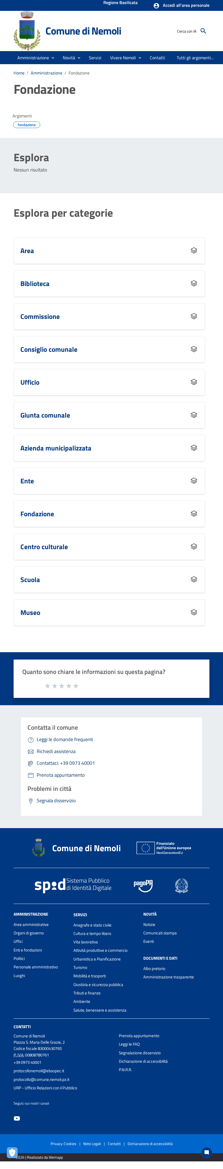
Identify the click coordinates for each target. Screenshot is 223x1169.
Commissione (40, 316)
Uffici (18, 941)
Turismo (80, 967)
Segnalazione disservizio (140, 1053)
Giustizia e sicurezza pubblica (98, 984)
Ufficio (29, 382)
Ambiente (81, 1001)
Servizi (80, 915)
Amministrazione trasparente (168, 977)
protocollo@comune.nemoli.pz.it (41, 1079)
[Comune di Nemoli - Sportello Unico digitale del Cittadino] (27, 30)
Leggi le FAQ (129, 1044)
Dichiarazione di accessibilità (143, 1061)
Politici (19, 958)
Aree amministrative (31, 924)
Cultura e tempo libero (92, 933)
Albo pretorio (154, 968)
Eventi (148, 941)
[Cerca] (203, 31)
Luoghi (19, 975)
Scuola (30, 579)
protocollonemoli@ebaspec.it (39, 1071)
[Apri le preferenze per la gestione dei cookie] (13, 1154)
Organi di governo (29, 933)
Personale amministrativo (36, 967)
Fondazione (37, 513)
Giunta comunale (45, 415)
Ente (27, 480)
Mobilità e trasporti (89, 976)
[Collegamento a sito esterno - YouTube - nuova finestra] (17, 1118)
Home (19, 73)
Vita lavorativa (85, 942)
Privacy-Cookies (63, 1143)
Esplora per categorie (63, 212)
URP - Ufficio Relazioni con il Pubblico (45, 1088)
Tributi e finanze (87, 993)
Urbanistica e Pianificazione (97, 959)
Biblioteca (34, 283)
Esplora (31, 157)
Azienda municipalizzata (55, 448)
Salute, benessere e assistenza (99, 1010)
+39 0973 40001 (27, 1062)
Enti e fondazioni (28, 950)
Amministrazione (46, 73)
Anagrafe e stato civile (92, 925)
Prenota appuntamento (139, 1036)
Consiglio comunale (49, 349)
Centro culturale (44, 546)
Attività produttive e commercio (100, 950)
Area (27, 250)
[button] (181, 5)
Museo (30, 612)
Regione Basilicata (120, 3)
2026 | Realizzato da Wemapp (39, 1157)
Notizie (149, 924)
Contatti (22, 1027)
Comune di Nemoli (83, 31)
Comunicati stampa (160, 933)
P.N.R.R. (125, 1070)
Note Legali (92, 1143)
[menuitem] (157, 58)
